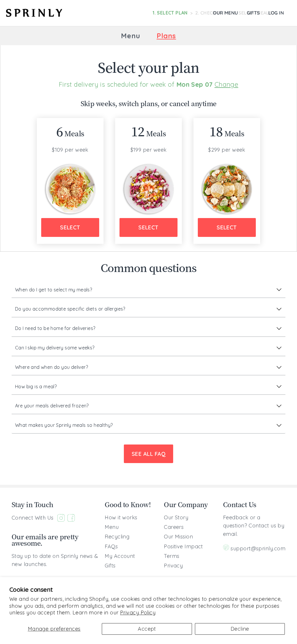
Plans (166, 35)
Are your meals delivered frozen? (52, 406)
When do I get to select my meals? (53, 290)
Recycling (117, 536)
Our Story (176, 517)
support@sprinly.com (258, 548)
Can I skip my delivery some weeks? (55, 348)
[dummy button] (56, 35)
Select (70, 227)
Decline (240, 628)
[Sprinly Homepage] (34, 13)
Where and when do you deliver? (51, 367)
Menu (130, 35)
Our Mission (178, 536)
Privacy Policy (137, 612)
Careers (174, 527)
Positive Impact (183, 546)
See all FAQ (148, 453)
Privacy (173, 565)
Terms (171, 556)
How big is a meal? (36, 386)
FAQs (111, 546)
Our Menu (225, 13)
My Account (120, 556)
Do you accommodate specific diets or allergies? (70, 309)
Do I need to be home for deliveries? (55, 328)
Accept (147, 628)
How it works (121, 517)
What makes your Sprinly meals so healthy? (64, 425)
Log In (276, 13)
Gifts (253, 13)
